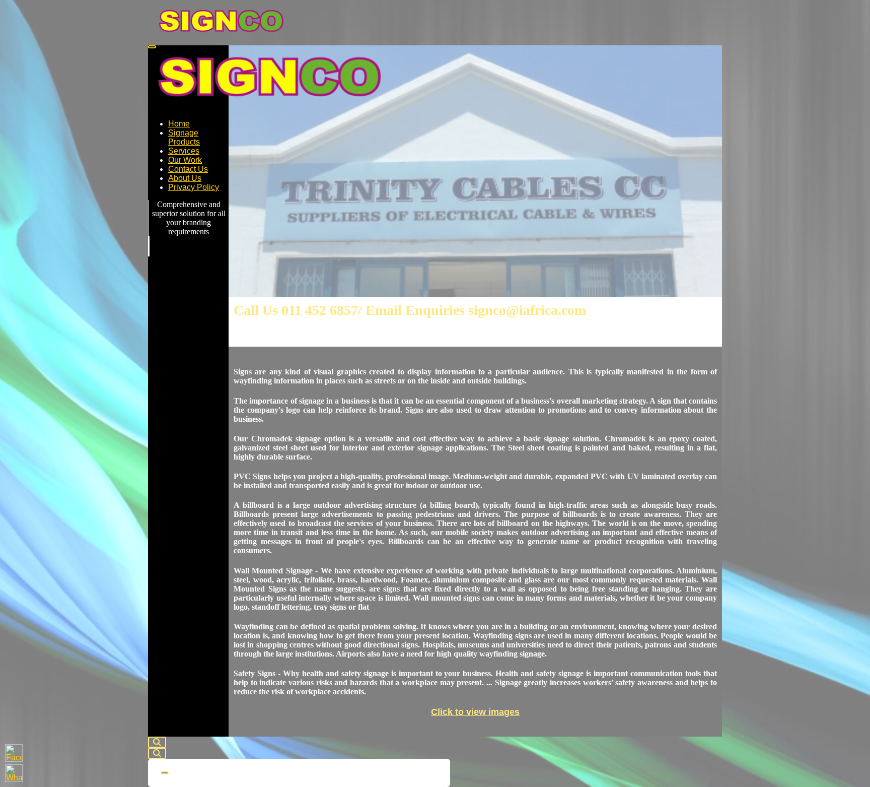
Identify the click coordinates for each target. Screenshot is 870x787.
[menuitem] (179, 123)
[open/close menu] (152, 46)
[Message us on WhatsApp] (14, 773)
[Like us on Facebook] (14, 753)
